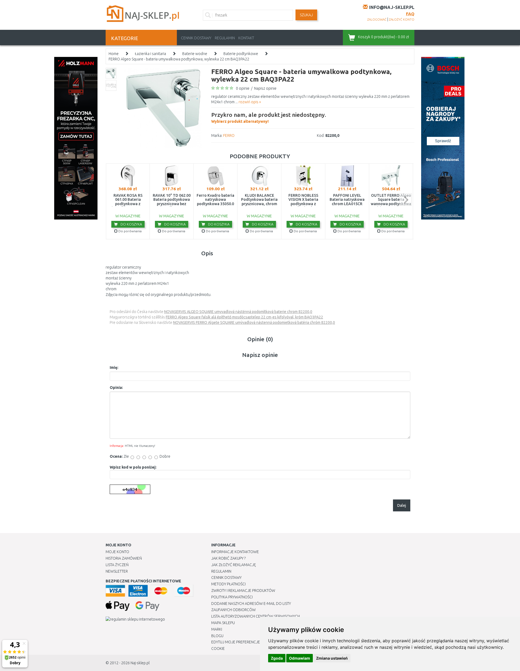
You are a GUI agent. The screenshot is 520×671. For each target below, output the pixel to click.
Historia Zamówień (124, 558)
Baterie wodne (194, 53)
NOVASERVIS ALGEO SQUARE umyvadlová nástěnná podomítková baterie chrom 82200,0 (238, 311)
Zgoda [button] (277, 658)
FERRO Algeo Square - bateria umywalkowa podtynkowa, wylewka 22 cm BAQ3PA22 (179, 59)
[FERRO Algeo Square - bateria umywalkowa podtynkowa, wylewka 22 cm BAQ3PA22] (163, 107)
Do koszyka (131, 224)
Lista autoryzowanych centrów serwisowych (255, 616)
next (405, 199)
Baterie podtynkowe (240, 53)
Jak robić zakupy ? (228, 558)
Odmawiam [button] (299, 658)
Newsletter (117, 571)
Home (114, 53)
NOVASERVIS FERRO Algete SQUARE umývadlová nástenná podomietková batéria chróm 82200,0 (254, 322)
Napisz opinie (265, 88)
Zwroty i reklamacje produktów (243, 590)
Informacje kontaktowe (235, 552)
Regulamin (225, 38)
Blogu (217, 636)
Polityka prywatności (232, 597)
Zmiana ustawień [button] (332, 658)
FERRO (229, 135)
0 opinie (242, 88)
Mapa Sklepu (223, 623)
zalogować (376, 19)
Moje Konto (117, 552)
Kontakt (246, 38)
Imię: (114, 367)
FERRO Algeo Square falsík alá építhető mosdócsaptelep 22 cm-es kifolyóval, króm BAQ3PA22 (244, 317)
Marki (216, 629)
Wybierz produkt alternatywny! (268, 117)
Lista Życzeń (117, 565)
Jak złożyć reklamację (233, 565)
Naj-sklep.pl (140, 663)
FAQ (410, 13)
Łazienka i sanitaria (150, 53)
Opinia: (116, 387)
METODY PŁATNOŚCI (228, 584)
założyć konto (401, 19)
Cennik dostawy (196, 38)
